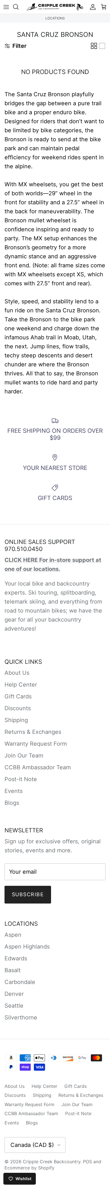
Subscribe (28, 894)
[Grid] (94, 45)
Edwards (16, 958)
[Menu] (6, 7)
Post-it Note (21, 779)
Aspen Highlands (27, 946)
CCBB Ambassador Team (38, 767)
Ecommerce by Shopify (29, 1168)
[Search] (18, 7)
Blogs (12, 802)
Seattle (14, 1005)
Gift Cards (18, 696)
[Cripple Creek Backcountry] (55, 7)
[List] (102, 45)
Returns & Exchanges (33, 732)
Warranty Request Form (36, 743)
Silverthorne (21, 1017)
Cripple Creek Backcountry (51, 1161)
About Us (17, 672)
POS (87, 1161)
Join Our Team (24, 755)
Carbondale (20, 982)
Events (14, 791)
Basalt (13, 970)
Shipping (16, 720)
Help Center (21, 684)
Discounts (18, 708)
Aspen (13, 934)
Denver (14, 993)
